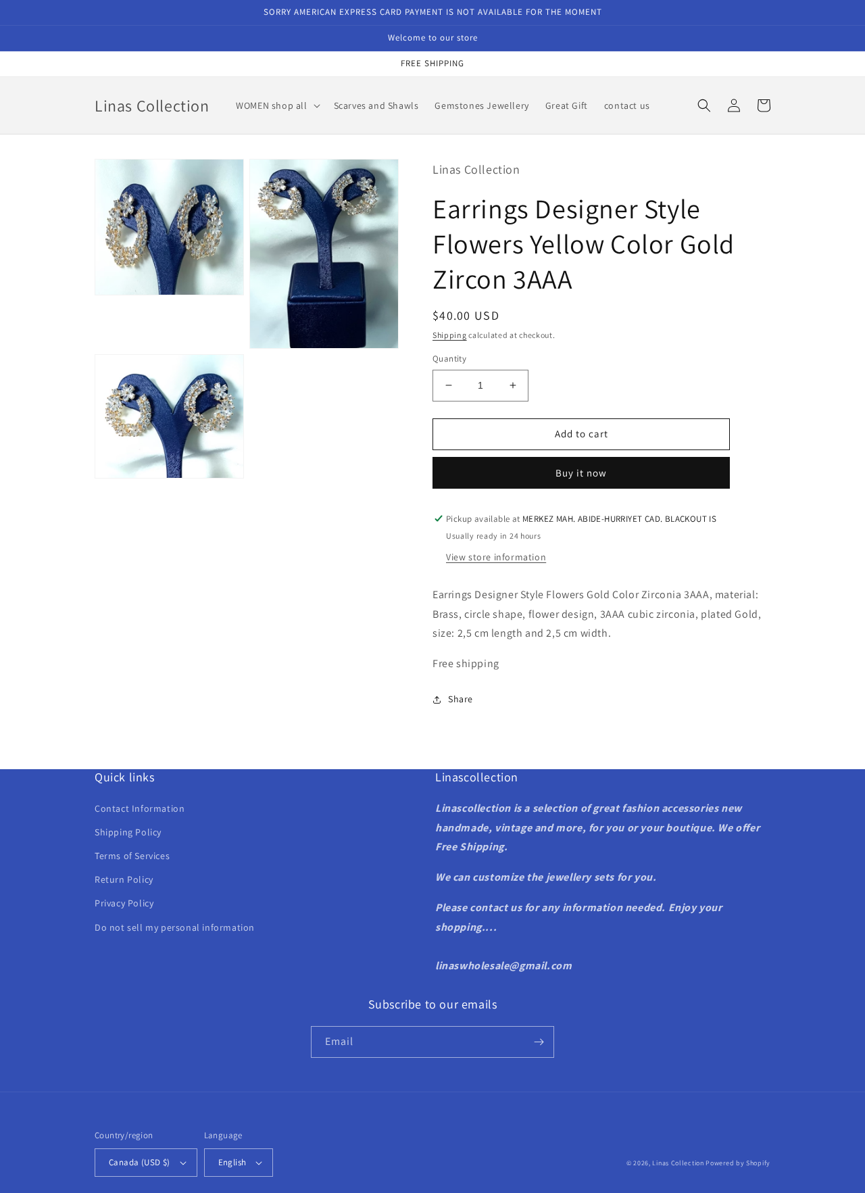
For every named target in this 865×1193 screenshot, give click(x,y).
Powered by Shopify (738, 1163)
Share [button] (460, 699)
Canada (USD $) (139, 1162)
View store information (496, 557)
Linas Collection (677, 1163)
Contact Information (139, 808)
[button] (276, 105)
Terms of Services (132, 856)
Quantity (449, 358)
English (232, 1162)
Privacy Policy (124, 903)
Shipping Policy (128, 832)
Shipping (449, 335)
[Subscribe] (538, 1042)
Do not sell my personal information (175, 927)
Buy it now (581, 472)
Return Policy (124, 879)
